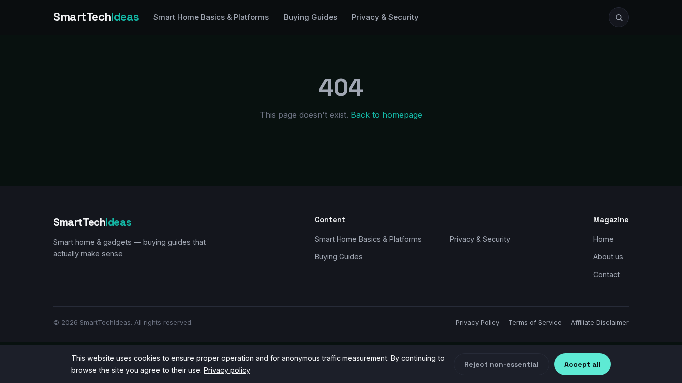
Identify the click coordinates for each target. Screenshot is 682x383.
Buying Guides (310, 17)
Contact (606, 274)
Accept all (582, 364)
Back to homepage (386, 115)
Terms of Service (535, 322)
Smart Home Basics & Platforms (211, 17)
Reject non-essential (501, 364)
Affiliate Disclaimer (600, 322)
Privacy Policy (477, 322)
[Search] (619, 17)
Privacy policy (227, 370)
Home (603, 239)
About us (608, 256)
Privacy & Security (385, 17)
